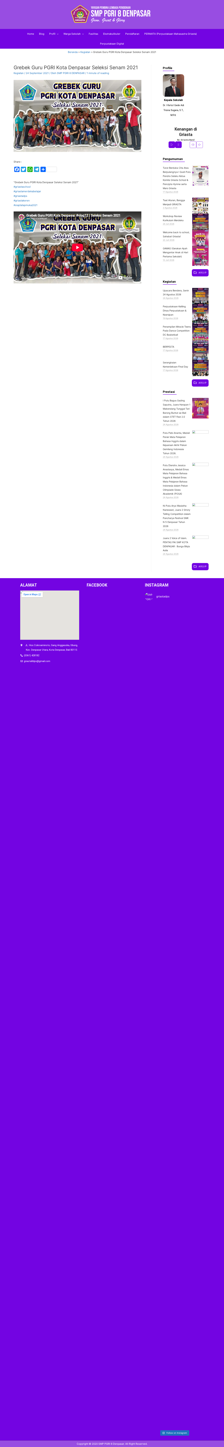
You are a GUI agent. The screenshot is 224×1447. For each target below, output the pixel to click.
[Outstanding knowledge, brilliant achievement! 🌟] (154, 1233)
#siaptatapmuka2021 (25, 205)
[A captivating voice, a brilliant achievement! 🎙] (194, 1242)
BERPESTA (168, 346)
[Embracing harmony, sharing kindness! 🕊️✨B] (174, 762)
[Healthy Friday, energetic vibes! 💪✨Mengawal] (154, 737)
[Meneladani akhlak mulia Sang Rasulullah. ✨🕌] (154, 1020)
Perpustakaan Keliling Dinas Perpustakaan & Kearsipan (174, 310)
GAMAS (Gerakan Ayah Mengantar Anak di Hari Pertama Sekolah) (175, 252)
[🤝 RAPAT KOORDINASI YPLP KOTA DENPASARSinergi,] (174, 1011)
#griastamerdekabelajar (27, 191)
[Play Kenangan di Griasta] (172, 144)
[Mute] (193, 144)
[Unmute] (199, 144)
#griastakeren (22, 200)
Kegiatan (19, 73)
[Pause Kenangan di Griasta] (178, 144)
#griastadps (20, 195)
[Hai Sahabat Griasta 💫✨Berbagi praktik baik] (194, 646)
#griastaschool (22, 186)
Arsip (203, 272)
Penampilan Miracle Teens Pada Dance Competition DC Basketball (177, 330)
